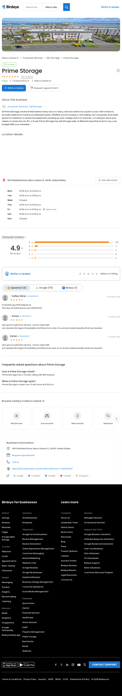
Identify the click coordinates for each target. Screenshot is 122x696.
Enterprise (27, 522)
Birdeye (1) (71, 287)
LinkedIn (51, 475)
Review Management (32, 539)
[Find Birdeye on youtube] (79, 664)
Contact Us (66, 579)
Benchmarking (9, 596)
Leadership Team (69, 522)
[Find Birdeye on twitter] (61, 664)
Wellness (26, 651)
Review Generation (31, 543)
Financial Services (31, 612)
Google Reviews (30, 567)
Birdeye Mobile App (11, 635)
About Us (65, 517)
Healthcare (27, 617)
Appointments (9, 561)
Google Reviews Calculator (97, 534)
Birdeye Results (68, 570)
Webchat (6, 551)
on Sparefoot (32, 296)
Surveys (6, 587)
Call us (15, 462)
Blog (63, 541)
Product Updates (69, 551)
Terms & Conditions (12, 679)
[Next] (116, 419)
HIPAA (58, 679)
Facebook (35, 475)
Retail (25, 646)
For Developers (91, 558)
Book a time (67, 532)
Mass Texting (8, 565)
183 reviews (27, 76)
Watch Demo (67, 527)
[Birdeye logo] (11, 7)
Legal (24, 627)
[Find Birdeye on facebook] (56, 664)
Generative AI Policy (79, 679)
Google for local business (34, 534)
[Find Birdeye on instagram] (73, 664)
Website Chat (29, 563)
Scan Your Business (93, 548)
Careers (65, 556)
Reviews (6, 522)
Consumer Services (33, 57)
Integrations (8, 622)
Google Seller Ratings (8, 538)
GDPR (50, 679)
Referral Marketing (31, 558)
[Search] (66, 7)
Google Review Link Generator (98, 543)
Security (42, 679)
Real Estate (28, 641)
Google (20, 475)
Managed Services (93, 517)
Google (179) (46, 287)
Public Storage (29, 636)
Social (5, 556)
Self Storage (53, 57)
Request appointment (46, 88)
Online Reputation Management (38, 548)
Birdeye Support (92, 563)
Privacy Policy (30, 679)
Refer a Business (92, 567)
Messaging (7, 582)
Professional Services (94, 522)
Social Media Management (35, 591)
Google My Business (32, 572)
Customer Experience (33, 586)
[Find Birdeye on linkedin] (67, 664)
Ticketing (6, 601)
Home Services (29, 622)
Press (63, 546)
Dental (25, 608)
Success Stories (68, 560)
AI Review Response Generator (99, 539)
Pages (5, 532)
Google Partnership (7, 629)
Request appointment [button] (23, 455)
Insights (6, 591)
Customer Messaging (33, 553)
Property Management (33, 632)
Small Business (29, 517)
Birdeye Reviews (69, 565)
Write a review (110, 7)
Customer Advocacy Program (98, 572)
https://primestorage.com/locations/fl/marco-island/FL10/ (42, 468)
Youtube (67, 475)
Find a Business (91, 553)
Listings (5, 517)
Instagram (83, 475)
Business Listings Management (37, 582)
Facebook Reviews (31, 577)
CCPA (65, 679)
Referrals (6, 527)
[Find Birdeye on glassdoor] (85, 664)
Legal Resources (69, 575)
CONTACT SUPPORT (104, 664)
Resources (66, 537)
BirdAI (4, 613)
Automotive (28, 603)
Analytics (6, 618)
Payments (7, 570)
